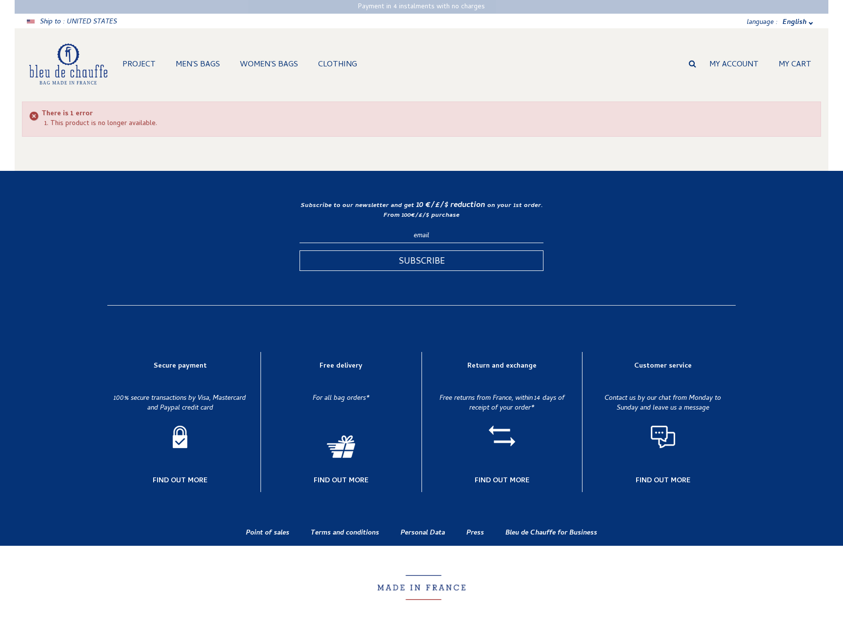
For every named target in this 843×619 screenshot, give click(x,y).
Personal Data (423, 533)
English (794, 22)
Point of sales (267, 533)
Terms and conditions (345, 533)
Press (475, 533)
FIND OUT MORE (180, 481)
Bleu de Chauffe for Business (551, 533)
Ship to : (78, 22)
